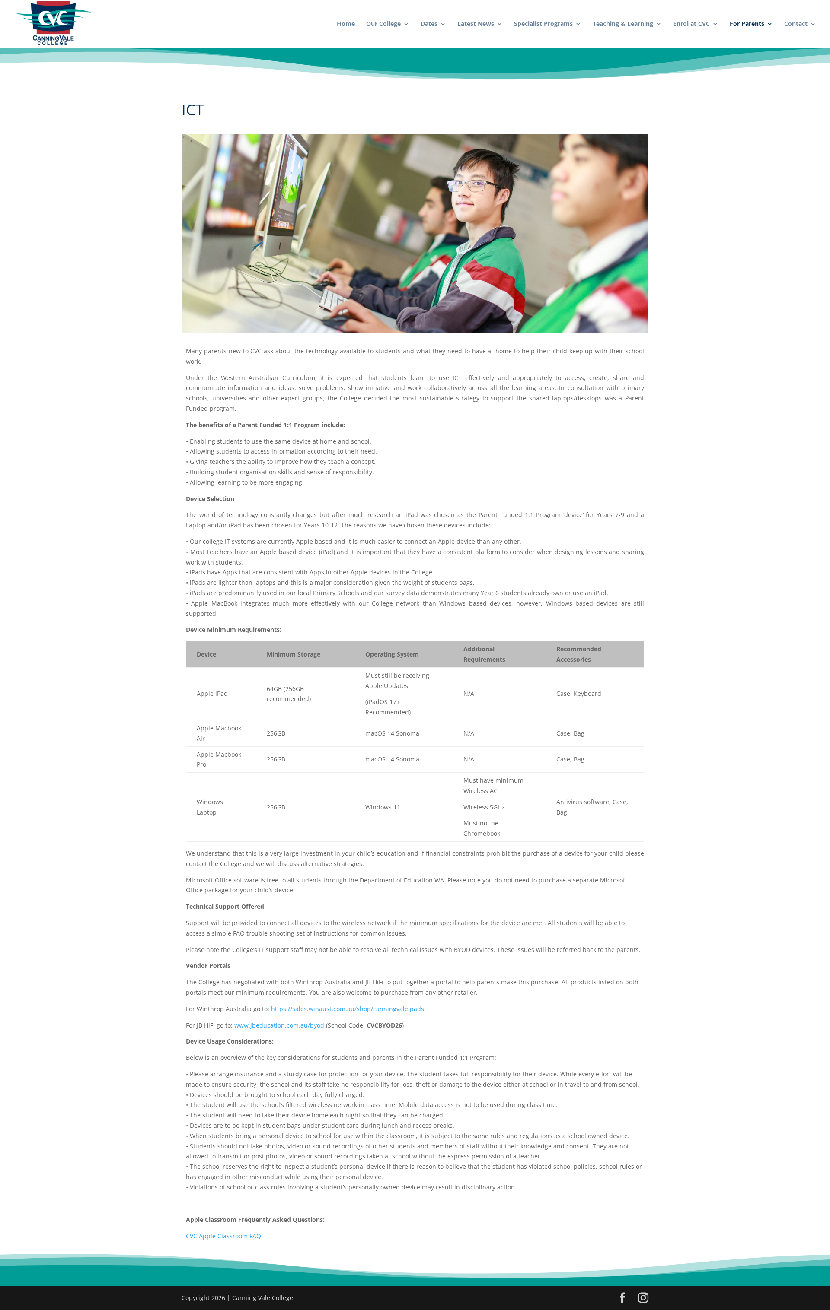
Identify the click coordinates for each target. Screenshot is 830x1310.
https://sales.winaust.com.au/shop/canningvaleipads (347, 1009)
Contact (796, 24)
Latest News (475, 24)
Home (346, 24)
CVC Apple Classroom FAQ (223, 1236)
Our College (383, 24)
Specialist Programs (543, 24)
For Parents (747, 24)
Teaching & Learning (623, 24)
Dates (429, 24)
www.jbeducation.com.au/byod (279, 1025)
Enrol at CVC (691, 24)
